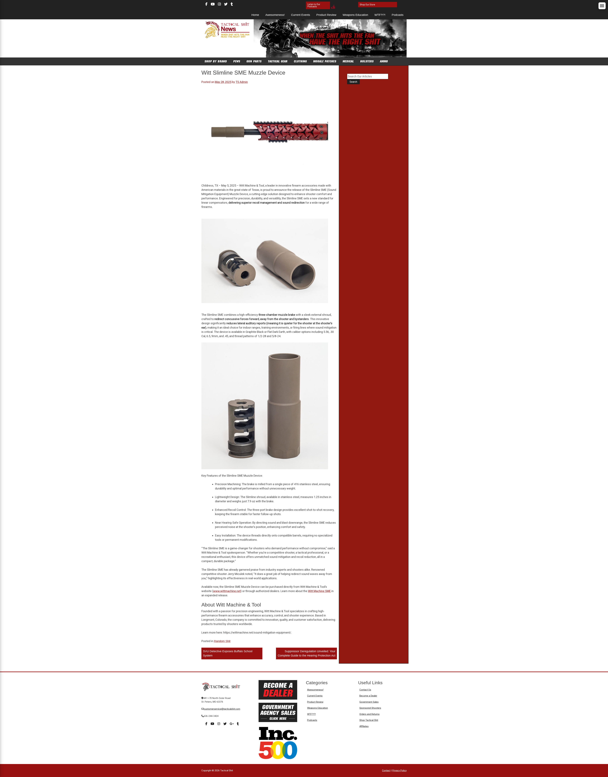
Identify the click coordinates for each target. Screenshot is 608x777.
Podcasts (397, 14)
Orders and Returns (369, 714)
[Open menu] (602, 5)
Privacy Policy (399, 770)
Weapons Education (355, 14)
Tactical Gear (278, 61)
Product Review (326, 14)
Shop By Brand (215, 61)
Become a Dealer (368, 695)
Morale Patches (325, 61)
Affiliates (364, 726)
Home (255, 14)
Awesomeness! (275, 14)
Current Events (300, 14)
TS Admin (242, 82)
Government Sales (369, 702)
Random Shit (222, 641)
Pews (237, 61)
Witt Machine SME (319, 591)
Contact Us (365, 689)
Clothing (300, 61)
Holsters (367, 61)
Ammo (384, 61)
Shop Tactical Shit (368, 720)
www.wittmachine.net (227, 591)
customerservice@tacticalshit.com (222, 708)
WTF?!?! (379, 14)
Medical (348, 61)
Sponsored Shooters (370, 708)
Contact (386, 770)
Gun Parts (254, 61)
